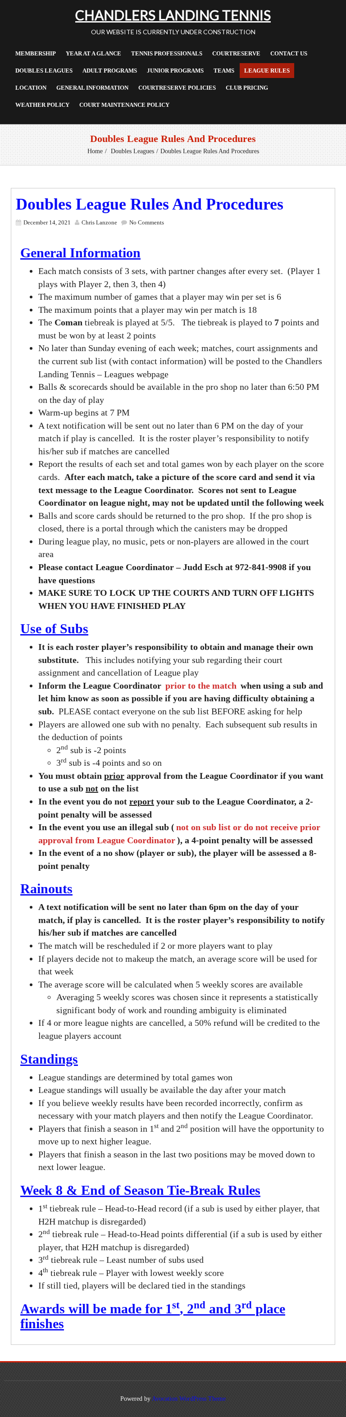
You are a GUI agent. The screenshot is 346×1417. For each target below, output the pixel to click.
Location (30, 87)
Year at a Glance (93, 53)
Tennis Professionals (166, 53)
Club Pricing (247, 87)
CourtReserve (236, 53)
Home (95, 151)
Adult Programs (109, 70)
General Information (92, 87)
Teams (224, 70)
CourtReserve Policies (177, 87)
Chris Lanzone (99, 222)
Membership (35, 53)
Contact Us (288, 53)
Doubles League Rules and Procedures (149, 204)
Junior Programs (175, 70)
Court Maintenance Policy (124, 104)
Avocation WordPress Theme (189, 1398)
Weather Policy (42, 104)
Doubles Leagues (44, 70)
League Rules (267, 70)
